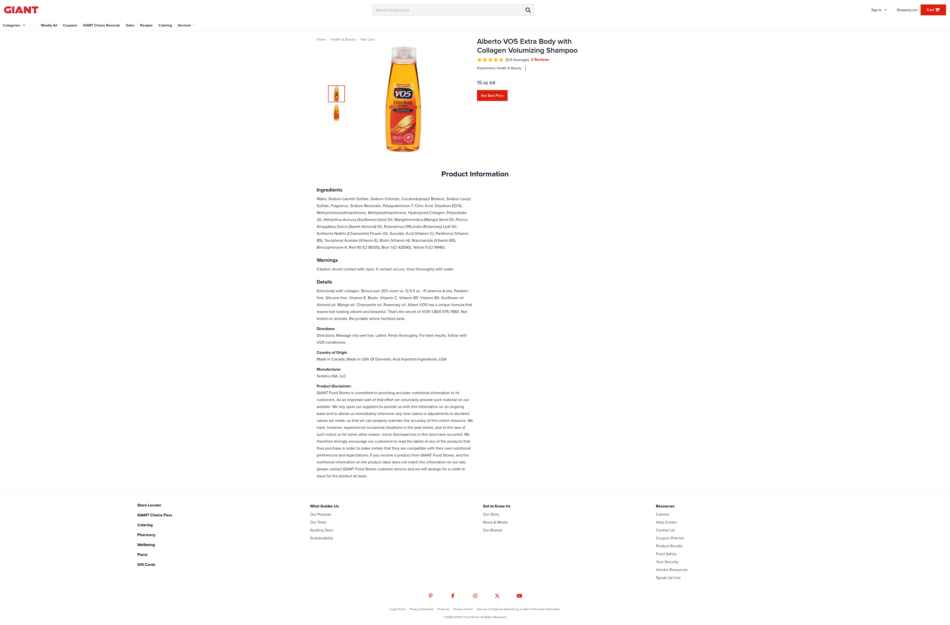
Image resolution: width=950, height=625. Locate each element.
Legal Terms (398, 609)
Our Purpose (321, 514)
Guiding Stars (321, 530)
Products (444, 609)
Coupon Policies (670, 538)
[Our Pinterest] (431, 595)
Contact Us (665, 530)
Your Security (667, 561)
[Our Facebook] (453, 595)
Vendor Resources (672, 569)
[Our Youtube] (519, 595)
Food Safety (666, 553)
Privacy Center (463, 609)
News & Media (495, 522)
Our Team (318, 522)
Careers (662, 514)
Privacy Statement (422, 609)
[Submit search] (528, 10)
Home (321, 39)
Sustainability (321, 538)
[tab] (336, 93)
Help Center (666, 522)
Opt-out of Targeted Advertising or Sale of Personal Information (518, 609)
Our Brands (492, 530)
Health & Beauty (343, 39)
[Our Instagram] (475, 595)
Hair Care (367, 39)
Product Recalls (669, 546)
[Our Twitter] (497, 595)
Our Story (491, 514)
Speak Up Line (668, 577)
